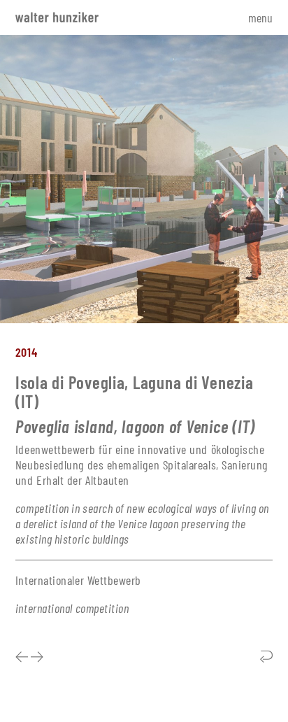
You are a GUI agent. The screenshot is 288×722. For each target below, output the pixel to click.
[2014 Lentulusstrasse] (23, 657)
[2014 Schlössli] (37, 657)
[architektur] (266, 657)
